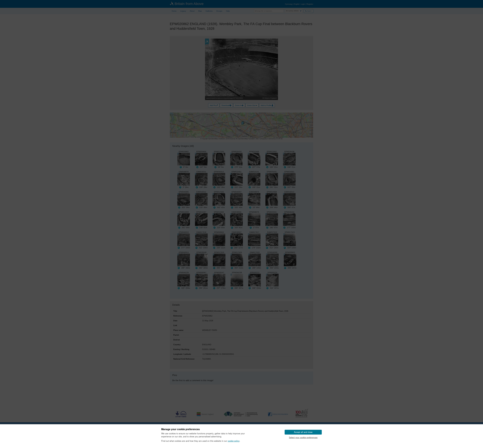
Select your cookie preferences (303, 437)
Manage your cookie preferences (180, 429)
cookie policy (233, 440)
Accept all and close (303, 432)
